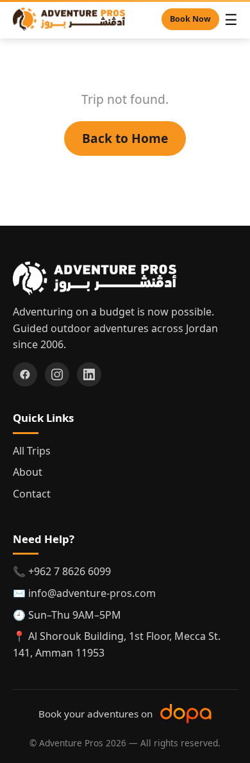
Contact (32, 494)
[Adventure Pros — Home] (69, 19)
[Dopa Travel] (186, 713)
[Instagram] (57, 374)
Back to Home (125, 138)
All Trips (32, 451)
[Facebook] (25, 374)
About (27, 472)
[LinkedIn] (89, 374)
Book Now (190, 18)
